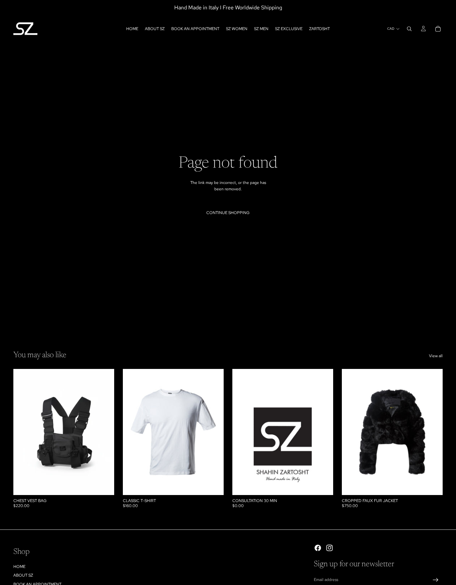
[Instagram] (329, 548)
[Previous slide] (23, 432)
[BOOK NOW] (323, 485)
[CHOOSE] (213, 485)
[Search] (409, 28)
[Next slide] (104, 432)
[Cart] (438, 28)
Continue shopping (228, 212)
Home (19, 566)
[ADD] (104, 485)
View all (436, 356)
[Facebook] (318, 548)
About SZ (23, 575)
